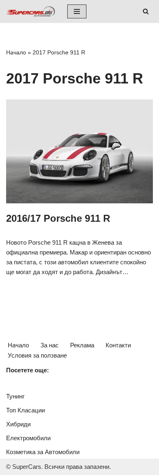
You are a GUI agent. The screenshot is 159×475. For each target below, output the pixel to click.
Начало (16, 52)
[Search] (146, 11)
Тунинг (15, 396)
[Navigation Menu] (76, 11)
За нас (49, 345)
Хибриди (18, 424)
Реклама (82, 345)
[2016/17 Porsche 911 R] (79, 151)
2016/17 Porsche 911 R (58, 218)
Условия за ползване (37, 355)
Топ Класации (25, 410)
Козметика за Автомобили (43, 451)
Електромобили (28, 437)
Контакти (118, 345)
